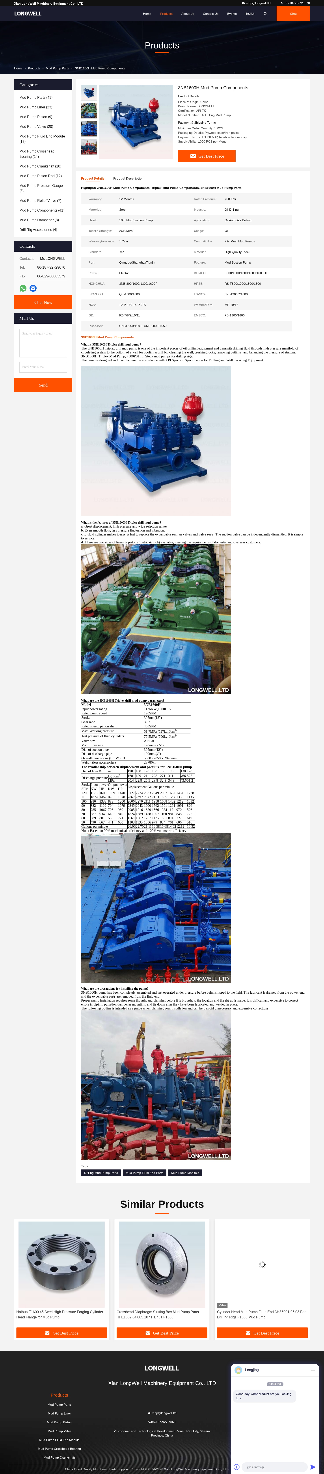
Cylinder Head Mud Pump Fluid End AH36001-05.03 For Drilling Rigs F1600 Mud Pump (161, 1314)
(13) (42, 138)
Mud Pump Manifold (185, 1173)
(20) (36, 126)
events (232, 13)
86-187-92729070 (297, 3)
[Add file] (237, 1467)
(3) (41, 188)
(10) (40, 166)
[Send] (313, 1467)
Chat (293, 13)
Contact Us (210, 13)
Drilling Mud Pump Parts (101, 1173)
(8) (39, 220)
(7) (40, 201)
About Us (187, 13)
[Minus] (313, 1370)
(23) (35, 107)
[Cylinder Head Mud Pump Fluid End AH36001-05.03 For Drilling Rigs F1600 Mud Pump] (162, 1264)
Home (147, 13)
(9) (35, 117)
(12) (40, 176)
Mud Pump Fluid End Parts (144, 1173)
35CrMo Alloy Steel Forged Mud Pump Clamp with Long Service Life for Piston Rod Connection (261, 1314)
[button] (22, 1275)
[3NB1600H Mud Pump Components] (136, 122)
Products (166, 13)
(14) (36, 153)
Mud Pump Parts (57, 68)
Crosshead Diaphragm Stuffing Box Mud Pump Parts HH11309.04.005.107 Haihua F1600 (57, 1314)
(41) (41, 210)
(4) (38, 230)
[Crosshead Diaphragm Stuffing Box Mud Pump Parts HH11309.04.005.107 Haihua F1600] (61, 1264)
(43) (35, 97)
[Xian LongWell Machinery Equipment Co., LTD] (28, 13)
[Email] (33, 288)
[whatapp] (23, 288)
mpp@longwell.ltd (259, 3)
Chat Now (43, 302)
